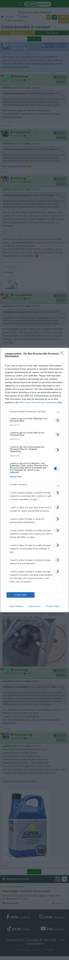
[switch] (56, 420)
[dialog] (34, 480)
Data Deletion (16, 606)
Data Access (34, 606)
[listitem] (34, 412)
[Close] (63, 354)
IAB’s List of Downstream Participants (38, 402)
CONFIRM (20, 595)
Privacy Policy (53, 606)
